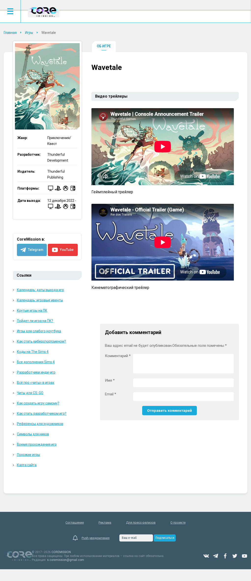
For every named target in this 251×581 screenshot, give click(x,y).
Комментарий (118, 356)
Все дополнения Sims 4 (36, 362)
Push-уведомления (96, 538)
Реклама (105, 522)
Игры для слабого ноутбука (39, 331)
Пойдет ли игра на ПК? (35, 321)
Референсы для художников (40, 424)
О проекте (178, 522)
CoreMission (43, 12)
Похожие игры (28, 455)
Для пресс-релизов (141, 522)
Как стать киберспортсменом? (41, 341)
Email (110, 394)
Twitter (235, 556)
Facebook (225, 556)
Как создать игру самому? (38, 403)
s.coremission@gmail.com (65, 560)
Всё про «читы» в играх (35, 383)
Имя (110, 380)
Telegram (216, 556)
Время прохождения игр (37, 444)
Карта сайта (27, 465)
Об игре (104, 46)
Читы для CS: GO (30, 393)
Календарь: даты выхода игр (40, 290)
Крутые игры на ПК (32, 310)
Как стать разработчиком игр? (41, 413)
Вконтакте (206, 556)
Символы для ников (33, 434)
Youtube (244, 556)
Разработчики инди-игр (36, 372)
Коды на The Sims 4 (33, 352)
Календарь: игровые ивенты (40, 300)
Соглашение (74, 522)
